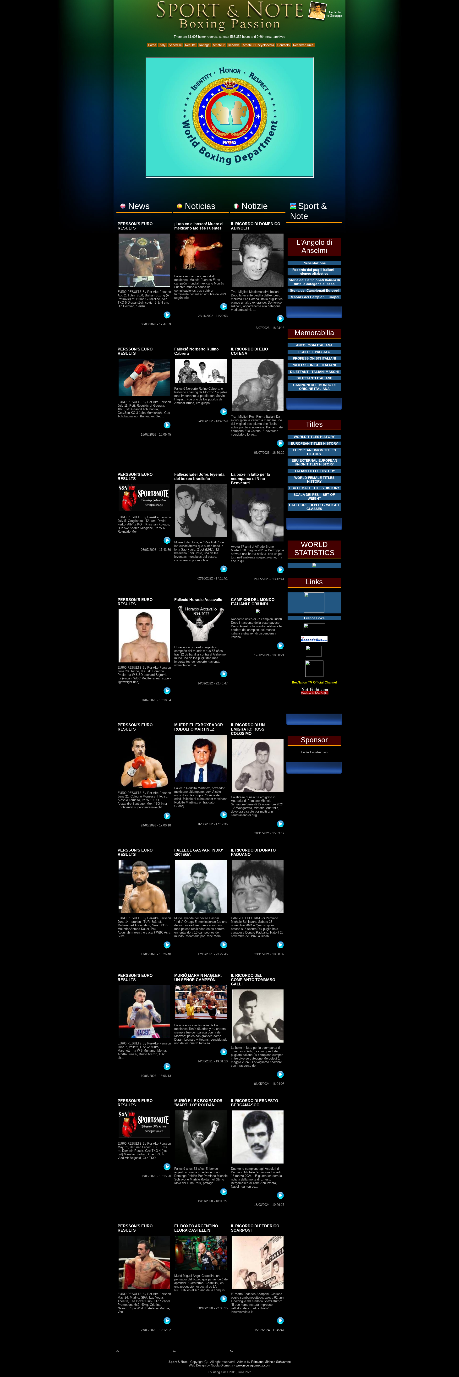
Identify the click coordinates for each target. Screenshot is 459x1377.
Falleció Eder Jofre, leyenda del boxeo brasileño (199, 476)
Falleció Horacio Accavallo (198, 600)
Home (152, 45)
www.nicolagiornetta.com (253, 1365)
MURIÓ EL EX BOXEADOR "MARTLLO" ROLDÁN (198, 1103)
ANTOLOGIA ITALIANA (314, 345)
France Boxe (314, 618)
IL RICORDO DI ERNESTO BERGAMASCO (254, 1103)
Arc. (118, 1351)
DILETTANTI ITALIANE (314, 378)
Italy (162, 45)
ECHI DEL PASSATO (314, 352)
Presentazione (314, 263)
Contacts (283, 45)
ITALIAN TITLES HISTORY (314, 471)
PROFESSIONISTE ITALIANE (314, 365)
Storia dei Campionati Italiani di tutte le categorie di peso (314, 282)
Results (190, 45)
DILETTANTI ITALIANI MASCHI (314, 372)
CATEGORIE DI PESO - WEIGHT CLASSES (314, 507)
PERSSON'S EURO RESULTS (135, 226)
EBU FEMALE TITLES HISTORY (314, 488)
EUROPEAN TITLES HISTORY (314, 443)
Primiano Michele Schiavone (271, 1362)
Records (233, 45)
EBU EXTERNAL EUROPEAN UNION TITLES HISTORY (314, 462)
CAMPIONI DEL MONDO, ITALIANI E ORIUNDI (253, 602)
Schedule (175, 45)
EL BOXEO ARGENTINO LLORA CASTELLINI (196, 1228)
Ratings (204, 45)
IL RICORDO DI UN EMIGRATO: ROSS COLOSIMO (248, 729)
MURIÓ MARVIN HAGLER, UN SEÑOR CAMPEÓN (198, 977)
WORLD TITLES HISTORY (314, 437)
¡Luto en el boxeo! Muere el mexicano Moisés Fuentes (198, 226)
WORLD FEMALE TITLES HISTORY (314, 479)
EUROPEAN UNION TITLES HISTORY (314, 452)
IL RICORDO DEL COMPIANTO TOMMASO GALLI (253, 979)
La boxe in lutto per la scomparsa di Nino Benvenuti (250, 478)
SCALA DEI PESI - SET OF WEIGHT (314, 496)
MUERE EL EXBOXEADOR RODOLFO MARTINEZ (198, 727)
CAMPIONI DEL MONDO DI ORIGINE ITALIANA (314, 387)
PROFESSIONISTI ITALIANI (314, 358)
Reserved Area (303, 45)
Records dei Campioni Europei (314, 297)
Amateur (218, 45)
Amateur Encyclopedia (258, 45)
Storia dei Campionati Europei (314, 290)
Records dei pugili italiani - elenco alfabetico (314, 271)
